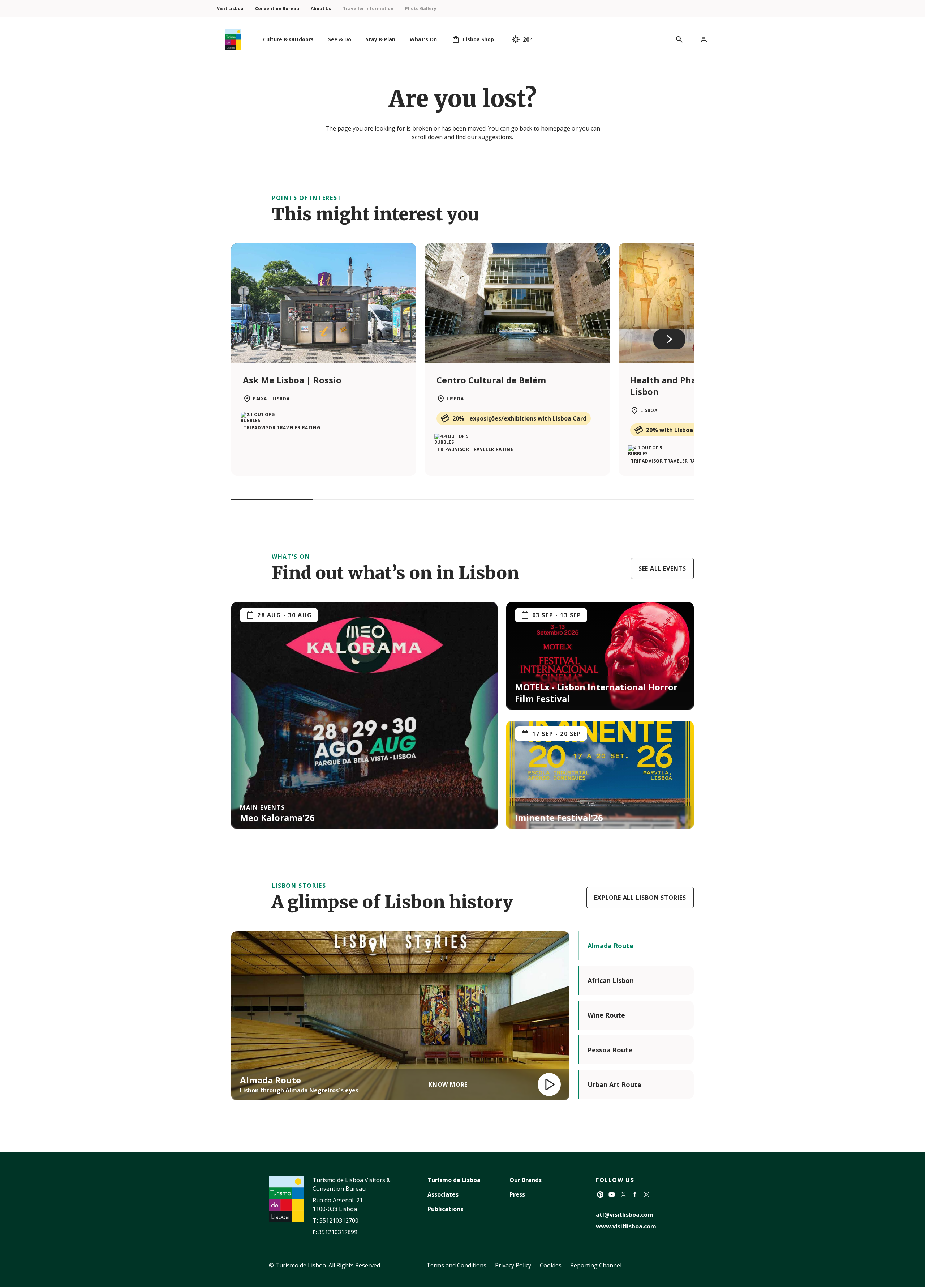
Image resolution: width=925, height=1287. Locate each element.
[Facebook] (635, 1194)
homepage (555, 128)
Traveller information (368, 8)
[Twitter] (623, 1194)
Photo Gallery (420, 8)
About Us (321, 8)
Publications (445, 1209)
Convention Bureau (277, 8)
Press (517, 1194)
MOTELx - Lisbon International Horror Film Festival (596, 692)
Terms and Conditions (456, 1265)
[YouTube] (611, 1194)
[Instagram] (646, 1194)
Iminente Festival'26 (559, 817)
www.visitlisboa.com (626, 1226)
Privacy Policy (513, 1265)
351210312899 (337, 1232)
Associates (443, 1194)
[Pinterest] (600, 1194)
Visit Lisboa (230, 8)
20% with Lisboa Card (677, 430)
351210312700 (338, 1220)
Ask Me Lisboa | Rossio (292, 380)
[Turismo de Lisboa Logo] (233, 39)
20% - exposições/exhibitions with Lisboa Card (519, 418)
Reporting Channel (595, 1265)
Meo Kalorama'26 (277, 817)
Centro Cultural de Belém (491, 380)
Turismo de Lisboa (454, 1180)
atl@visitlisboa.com (624, 1215)
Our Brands (525, 1180)
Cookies (551, 1265)
